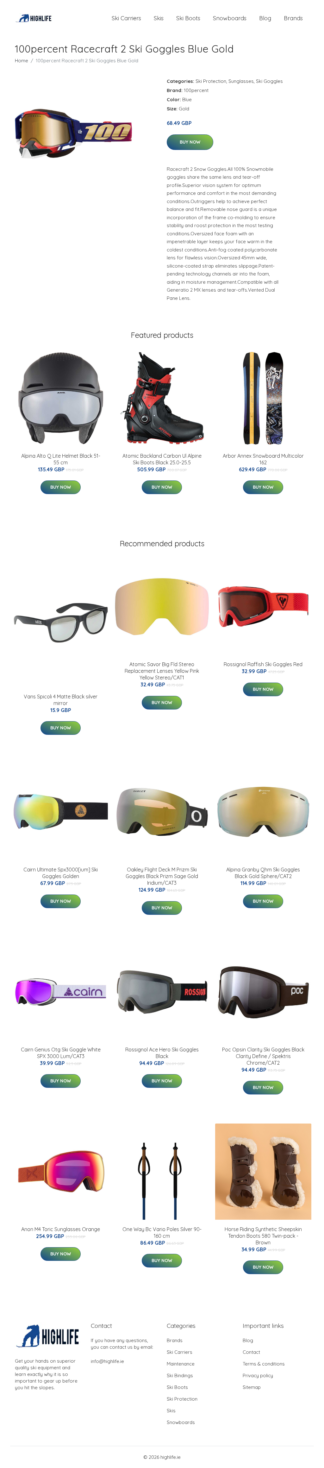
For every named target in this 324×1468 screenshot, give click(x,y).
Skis (159, 18)
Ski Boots (188, 18)
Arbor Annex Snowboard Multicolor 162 (263, 459)
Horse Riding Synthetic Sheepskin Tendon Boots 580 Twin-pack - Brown (263, 1236)
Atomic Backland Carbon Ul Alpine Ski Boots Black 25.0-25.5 (162, 459)
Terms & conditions (264, 1364)
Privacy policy (258, 1375)
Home (21, 61)
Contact (251, 1352)
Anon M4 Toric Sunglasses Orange (60, 1229)
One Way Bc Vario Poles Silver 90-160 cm (162, 1232)
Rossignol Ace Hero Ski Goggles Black (162, 1052)
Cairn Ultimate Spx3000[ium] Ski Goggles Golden (60, 872)
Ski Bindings (180, 1375)
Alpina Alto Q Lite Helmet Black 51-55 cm (60, 459)
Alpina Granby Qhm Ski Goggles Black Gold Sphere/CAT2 (263, 872)
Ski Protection (211, 81)
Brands (293, 18)
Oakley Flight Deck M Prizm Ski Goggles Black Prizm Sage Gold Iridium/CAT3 (162, 876)
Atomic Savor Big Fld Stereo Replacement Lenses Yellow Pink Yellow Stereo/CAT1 (162, 671)
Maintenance (181, 1364)
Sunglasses (241, 81)
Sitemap (252, 1387)
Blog (265, 18)
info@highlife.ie (107, 1361)
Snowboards (229, 18)
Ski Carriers (126, 18)
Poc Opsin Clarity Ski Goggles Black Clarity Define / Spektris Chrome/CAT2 (263, 1056)
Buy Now (190, 142)
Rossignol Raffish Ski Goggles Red (263, 664)
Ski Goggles (269, 81)
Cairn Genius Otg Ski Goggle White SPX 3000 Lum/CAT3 (61, 1052)
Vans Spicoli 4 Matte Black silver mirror (60, 699)
